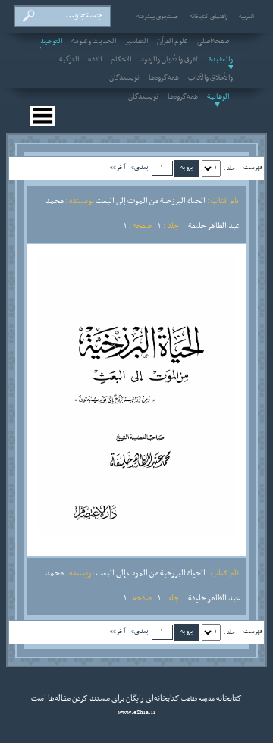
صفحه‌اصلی (213, 42)
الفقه (95, 60)
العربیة (246, 16)
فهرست (252, 167)
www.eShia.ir (136, 712)
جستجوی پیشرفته (157, 16)
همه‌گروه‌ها (164, 78)
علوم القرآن (172, 42)
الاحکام (121, 60)
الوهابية (218, 97)
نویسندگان (124, 78)
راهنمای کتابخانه (209, 16)
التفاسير (136, 42)
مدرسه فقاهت (197, 699)
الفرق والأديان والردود (169, 60)
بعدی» (140, 167)
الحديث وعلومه (93, 42)
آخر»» (117, 167)
